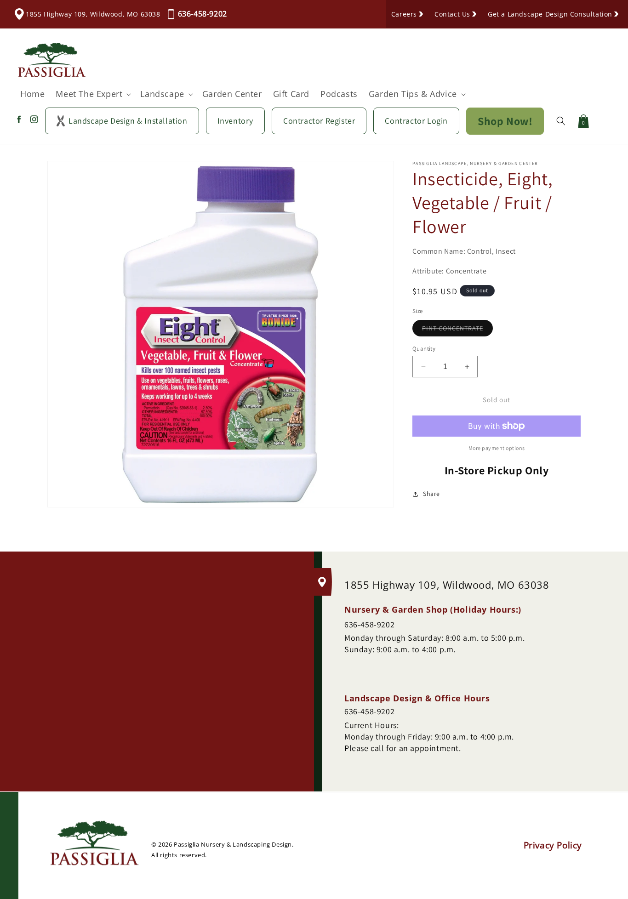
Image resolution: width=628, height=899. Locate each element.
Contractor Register (319, 120)
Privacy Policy (553, 846)
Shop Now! (505, 121)
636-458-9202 (202, 14)
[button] (92, 94)
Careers (404, 14)
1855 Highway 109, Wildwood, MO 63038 (93, 14)
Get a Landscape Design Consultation (550, 14)
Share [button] (431, 493)
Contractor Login (416, 120)
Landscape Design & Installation (128, 120)
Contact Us (452, 14)
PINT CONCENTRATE (457, 330)
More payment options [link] (496, 447)
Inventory (235, 120)
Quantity (423, 349)
